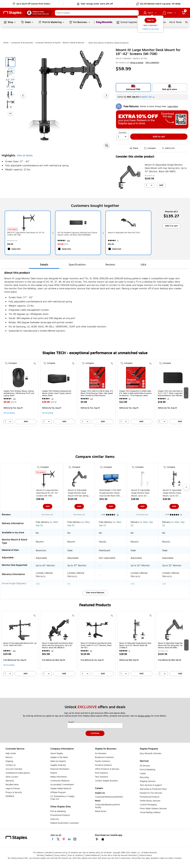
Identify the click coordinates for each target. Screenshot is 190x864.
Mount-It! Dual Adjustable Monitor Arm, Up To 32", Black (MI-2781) (19, 644)
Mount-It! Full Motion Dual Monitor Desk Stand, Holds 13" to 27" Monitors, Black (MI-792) (96, 645)
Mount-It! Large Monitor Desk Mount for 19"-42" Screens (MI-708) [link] (26, 234)
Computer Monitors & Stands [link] (47, 42)
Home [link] (5, 42)
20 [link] (91, 651)
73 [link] (168, 399)
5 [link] (117, 241)
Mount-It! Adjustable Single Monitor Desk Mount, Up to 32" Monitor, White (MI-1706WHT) (140, 493)
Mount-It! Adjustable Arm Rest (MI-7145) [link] (124, 233)
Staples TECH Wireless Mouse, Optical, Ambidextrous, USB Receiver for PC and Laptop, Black (19, 393)
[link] (32, 4)
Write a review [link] (136, 62)
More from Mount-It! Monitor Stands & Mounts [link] (109, 42)
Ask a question (152, 62)
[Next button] (10, 113)
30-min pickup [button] (9, 413)
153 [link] (14, 399)
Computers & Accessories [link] (22, 42)
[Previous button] (23, 95)
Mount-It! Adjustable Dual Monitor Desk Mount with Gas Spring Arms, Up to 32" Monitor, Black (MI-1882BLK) (57, 645)
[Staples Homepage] (12, 13)
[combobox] (97, 13)
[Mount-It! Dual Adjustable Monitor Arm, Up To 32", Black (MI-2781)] (20, 630)
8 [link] (181, 514)
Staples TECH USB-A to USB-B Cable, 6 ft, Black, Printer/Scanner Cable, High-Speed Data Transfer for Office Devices (97, 393)
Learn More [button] (172, 106)
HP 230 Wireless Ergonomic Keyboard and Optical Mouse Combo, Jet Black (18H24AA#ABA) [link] (77, 234)
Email (71, 722)
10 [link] (52, 651)
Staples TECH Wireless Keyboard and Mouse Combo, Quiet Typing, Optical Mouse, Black (56, 393)
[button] (136, 13)
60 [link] (52, 399)
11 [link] (118, 514)
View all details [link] (25, 155)
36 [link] (129, 399)
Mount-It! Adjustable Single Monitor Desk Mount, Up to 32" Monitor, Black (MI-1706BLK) (172, 493)
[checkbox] (28, 249)
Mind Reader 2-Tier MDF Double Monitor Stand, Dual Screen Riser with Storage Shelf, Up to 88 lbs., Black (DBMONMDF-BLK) (110, 493)
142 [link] (14, 651)
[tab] (44, 265)
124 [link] (91, 399)
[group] (20, 393)
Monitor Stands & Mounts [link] (73, 42)
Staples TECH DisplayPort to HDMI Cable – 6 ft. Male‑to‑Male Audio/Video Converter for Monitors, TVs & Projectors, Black (135, 393)
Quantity (122, 133)
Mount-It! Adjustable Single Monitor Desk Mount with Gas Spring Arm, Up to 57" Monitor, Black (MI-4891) (166, 168)
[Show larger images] (107, 146)
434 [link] (68, 241)
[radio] (133, 87)
